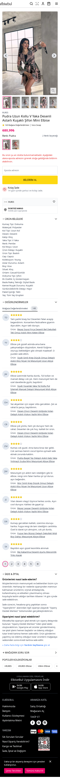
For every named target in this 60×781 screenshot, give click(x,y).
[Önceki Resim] (5, 55)
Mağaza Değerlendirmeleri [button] (19, 308)
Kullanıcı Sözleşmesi (13, 715)
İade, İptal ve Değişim (14, 751)
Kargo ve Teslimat (12, 746)
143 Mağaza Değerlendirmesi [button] (17, 125)
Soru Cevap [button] (36, 125)
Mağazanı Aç (37, 711)
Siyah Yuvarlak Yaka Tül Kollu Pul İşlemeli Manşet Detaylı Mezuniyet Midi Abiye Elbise (33, 389)
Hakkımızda (8, 706)
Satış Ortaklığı (38, 706)
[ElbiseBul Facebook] (32, 722)
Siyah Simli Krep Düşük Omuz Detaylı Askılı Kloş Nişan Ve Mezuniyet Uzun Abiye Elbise (32, 361)
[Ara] (31, 3)
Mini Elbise (44, 666)
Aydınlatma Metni (12, 720)
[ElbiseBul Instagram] (45, 722)
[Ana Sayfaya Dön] (6, 3)
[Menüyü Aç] (56, 3)
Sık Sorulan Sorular (12, 736)
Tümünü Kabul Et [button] (34, 770)
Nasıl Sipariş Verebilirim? (15, 741)
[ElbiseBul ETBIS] (44, 744)
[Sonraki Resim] (54, 55)
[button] (30, 218)
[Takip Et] (54, 201)
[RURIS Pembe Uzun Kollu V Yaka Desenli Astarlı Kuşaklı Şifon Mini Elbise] (15, 144)
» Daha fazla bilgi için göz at (26, 644)
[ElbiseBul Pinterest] (38, 722)
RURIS (5, 112)
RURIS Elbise (25, 666)
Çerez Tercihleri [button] (13, 770)
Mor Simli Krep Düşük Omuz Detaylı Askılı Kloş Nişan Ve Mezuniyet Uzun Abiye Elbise (32, 486)
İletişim (6, 711)
